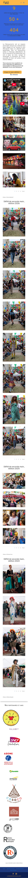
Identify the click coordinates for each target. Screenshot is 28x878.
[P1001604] (14, 330)
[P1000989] (14, 488)
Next (23, 191)
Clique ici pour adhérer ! (12, 72)
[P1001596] (14, 298)
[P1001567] (14, 236)
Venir (4, 868)
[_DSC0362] (14, 593)
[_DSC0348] (14, 686)
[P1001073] (14, 506)
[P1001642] (14, 455)
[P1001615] (14, 361)
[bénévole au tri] (14, 187)
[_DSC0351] (14, 655)
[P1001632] (14, 423)
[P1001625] (14, 392)
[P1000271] (14, 543)
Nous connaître (13, 870)
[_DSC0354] (14, 624)
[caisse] (14, 132)
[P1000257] (14, 525)
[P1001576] (14, 267)
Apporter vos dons (11, 868)
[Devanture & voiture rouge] (14, 150)
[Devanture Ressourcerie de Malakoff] (14, 168)
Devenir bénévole (20, 868)
